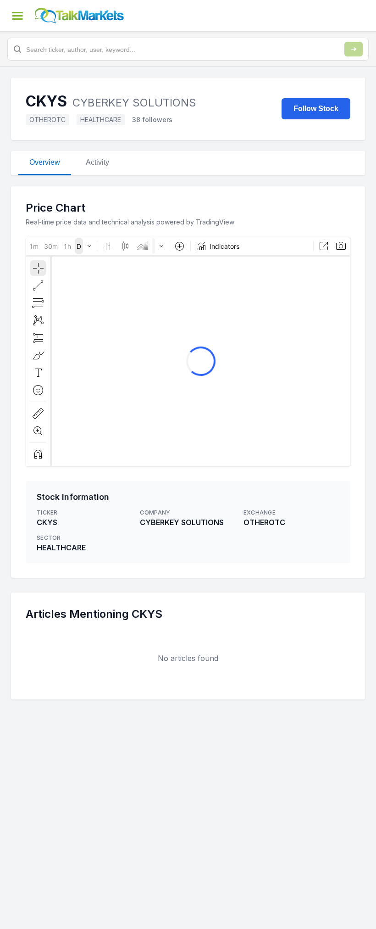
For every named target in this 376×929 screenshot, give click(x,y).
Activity (97, 162)
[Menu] (17, 16)
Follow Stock (315, 108)
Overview (44, 162)
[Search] (353, 49)
